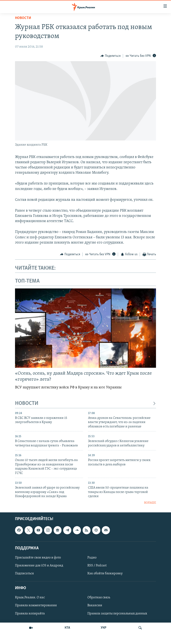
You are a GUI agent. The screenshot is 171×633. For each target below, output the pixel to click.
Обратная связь (98, 597)
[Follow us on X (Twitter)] (29, 530)
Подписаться (24, 573)
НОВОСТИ (26, 403)
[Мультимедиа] (31, 628)
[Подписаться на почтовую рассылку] (106, 530)
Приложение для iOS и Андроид (39, 565)
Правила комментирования (36, 605)
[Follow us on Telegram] (67, 530)
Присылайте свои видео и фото (38, 557)
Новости (23, 18)
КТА (67, 627)
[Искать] (140, 628)
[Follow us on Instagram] (48, 530)
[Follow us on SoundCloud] (77, 530)
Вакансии (94, 605)
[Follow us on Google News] (58, 530)
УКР (103, 627)
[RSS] (87, 530)
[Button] (111, 56)
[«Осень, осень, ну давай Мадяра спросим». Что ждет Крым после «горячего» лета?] (85, 328)
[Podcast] (96, 530)
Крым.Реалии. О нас (30, 597)
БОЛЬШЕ (150, 502)
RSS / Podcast (97, 565)
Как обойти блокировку (105, 573)
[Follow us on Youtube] (38, 530)
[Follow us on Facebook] (19, 530)
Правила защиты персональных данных (117, 613)
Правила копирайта (30, 613)
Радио (92, 557)
